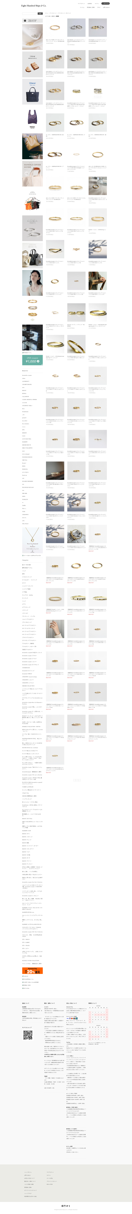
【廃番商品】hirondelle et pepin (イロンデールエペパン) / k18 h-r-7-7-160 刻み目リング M (97, 706)
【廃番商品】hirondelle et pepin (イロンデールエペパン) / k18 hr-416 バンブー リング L (76, 611)
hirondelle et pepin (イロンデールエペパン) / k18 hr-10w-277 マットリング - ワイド (76, 484)
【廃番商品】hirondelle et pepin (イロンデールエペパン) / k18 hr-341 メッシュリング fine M (97, 674)
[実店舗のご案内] (26, 985)
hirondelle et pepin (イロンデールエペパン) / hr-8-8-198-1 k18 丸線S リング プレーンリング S (76, 168)
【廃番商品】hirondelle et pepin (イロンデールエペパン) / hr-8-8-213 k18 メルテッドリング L (54, 579)
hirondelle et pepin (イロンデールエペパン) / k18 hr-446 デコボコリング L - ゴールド (98, 199)
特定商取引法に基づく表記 (30, 1196)
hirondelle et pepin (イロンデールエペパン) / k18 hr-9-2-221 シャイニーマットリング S (97, 389)
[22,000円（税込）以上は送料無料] (30, 982)
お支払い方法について (29, 1178)
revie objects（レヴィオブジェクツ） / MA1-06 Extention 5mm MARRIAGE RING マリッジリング (55, 73)
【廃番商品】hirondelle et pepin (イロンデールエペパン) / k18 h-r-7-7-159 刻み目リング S (76, 706)
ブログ (98, 7)
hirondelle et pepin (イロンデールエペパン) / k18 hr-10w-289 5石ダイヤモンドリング (54, 484)
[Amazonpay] (32, 970)
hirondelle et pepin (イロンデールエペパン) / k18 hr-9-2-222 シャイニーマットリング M (54, 421)
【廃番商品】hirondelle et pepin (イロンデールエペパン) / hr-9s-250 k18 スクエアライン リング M (98, 548)
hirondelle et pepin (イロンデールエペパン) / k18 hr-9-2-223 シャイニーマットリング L (76, 421)
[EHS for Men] (25, 988)
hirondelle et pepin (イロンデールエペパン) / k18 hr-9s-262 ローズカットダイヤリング (76, 516)
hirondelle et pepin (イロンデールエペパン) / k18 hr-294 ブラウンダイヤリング (97, 453)
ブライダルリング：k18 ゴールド (64, 13)
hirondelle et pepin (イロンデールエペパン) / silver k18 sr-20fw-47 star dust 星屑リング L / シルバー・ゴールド (97, 105)
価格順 (53, 16)
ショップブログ (27, 1193)
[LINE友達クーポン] (32, 360)
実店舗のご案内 (91, 7)
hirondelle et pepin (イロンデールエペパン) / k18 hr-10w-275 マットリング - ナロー (54, 516)
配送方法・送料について (30, 1181)
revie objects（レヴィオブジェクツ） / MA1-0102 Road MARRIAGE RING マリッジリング (76, 73)
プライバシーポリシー (52, 1181)
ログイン (97, 3)
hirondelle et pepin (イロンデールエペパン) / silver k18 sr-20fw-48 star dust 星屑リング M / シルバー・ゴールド (76, 105)
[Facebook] (25, 976)
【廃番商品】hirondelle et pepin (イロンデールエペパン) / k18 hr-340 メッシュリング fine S (76, 674)
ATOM (51, 1184)
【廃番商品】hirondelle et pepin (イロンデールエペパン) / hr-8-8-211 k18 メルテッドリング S (97, 579)
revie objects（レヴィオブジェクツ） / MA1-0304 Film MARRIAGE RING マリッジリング (97, 73)
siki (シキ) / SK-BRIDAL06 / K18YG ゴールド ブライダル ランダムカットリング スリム (98, 168)
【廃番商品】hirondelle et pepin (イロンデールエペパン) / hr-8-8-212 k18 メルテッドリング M (76, 579)
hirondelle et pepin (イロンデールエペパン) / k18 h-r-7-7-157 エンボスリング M (55, 389)
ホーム (46, 13)
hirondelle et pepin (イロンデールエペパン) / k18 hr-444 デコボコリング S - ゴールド (76, 231)
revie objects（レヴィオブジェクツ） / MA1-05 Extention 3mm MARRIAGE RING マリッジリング (55, 105)
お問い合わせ (106, 7)
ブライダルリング (53, 13)
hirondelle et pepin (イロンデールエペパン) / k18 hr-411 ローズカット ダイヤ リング (55, 326)
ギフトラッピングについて (30, 1190)
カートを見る (50, 1178)
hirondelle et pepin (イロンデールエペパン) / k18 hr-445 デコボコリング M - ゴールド (54, 231)
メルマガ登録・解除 (29, 1184)
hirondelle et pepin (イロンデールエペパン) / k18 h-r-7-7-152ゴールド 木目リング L (76, 453)
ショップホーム (27, 1172)
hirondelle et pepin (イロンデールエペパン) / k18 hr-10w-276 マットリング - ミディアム (97, 484)
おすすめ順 (47, 16)
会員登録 (90, 3)
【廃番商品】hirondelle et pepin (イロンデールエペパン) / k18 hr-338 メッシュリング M (97, 643)
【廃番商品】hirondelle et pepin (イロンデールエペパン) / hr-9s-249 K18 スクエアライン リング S (55, 769)
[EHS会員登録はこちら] (28, 979)
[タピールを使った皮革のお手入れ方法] (31, 555)
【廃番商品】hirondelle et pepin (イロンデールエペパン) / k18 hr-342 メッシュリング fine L (55, 706)
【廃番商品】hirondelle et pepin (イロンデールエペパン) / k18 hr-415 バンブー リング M (97, 611)
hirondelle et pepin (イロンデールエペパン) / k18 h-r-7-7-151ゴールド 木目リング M (55, 453)
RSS (48, 1184)
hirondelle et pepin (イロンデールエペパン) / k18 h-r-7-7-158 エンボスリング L (76, 389)
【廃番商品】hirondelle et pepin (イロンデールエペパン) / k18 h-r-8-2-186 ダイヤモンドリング (76, 737)
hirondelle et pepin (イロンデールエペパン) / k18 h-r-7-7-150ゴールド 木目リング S (97, 421)
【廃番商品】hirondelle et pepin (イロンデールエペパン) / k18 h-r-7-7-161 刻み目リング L (55, 737)
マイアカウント (81, 3)
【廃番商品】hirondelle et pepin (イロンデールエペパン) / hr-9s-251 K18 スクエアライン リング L (98, 737)
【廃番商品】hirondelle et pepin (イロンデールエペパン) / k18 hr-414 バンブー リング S (55, 643)
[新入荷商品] (32, 20)
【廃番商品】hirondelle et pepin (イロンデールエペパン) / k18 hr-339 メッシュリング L (55, 674)
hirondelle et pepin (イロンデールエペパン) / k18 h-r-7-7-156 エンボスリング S (97, 358)
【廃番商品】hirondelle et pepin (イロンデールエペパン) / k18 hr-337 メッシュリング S (76, 643)
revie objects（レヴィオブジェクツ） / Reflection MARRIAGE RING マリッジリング (76, 41)
